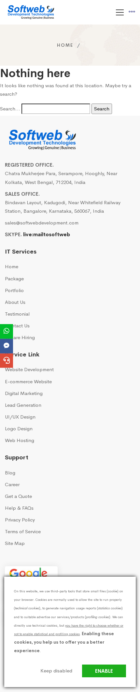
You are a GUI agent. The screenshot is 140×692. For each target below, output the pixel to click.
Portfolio (14, 290)
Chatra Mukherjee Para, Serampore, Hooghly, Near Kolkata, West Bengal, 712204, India (61, 177)
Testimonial (17, 314)
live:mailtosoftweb (46, 234)
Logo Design (19, 428)
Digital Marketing (24, 393)
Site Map (15, 543)
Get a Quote (18, 496)
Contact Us (17, 325)
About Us (15, 302)
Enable (104, 671)
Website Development (29, 369)
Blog (10, 473)
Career (12, 484)
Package (14, 278)
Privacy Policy (20, 520)
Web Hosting (19, 440)
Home (65, 45)
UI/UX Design (20, 417)
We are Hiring (20, 337)
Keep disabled (56, 670)
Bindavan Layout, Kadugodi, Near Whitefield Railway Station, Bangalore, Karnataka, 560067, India (62, 206)
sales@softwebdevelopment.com (41, 223)
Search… (10, 109)
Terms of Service (23, 531)
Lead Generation (23, 405)
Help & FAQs (19, 508)
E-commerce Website (28, 381)
